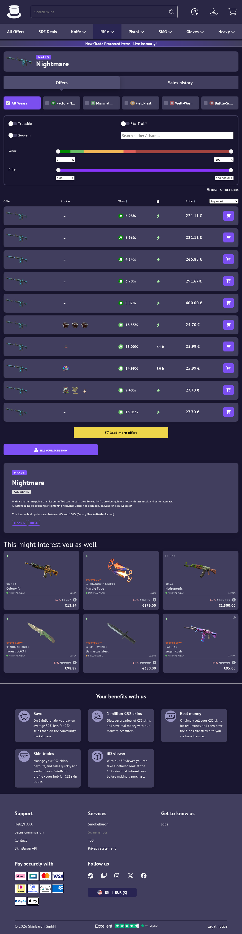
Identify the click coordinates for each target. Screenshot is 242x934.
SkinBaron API (26, 848)
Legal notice (217, 926)
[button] (194, 12)
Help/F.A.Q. (24, 824)
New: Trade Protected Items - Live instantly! (121, 43)
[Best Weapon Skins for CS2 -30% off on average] (14, 12)
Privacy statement (102, 848)
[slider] (58, 151)
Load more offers (123, 432)
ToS (91, 840)
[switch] (13, 123)
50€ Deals (48, 31)
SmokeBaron (98, 824)
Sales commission (29, 832)
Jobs (164, 824)
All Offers (15, 31)
